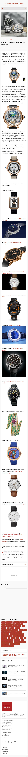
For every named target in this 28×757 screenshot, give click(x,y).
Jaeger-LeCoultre (20, 633)
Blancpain (17, 623)
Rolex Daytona (4, 734)
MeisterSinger (4, 637)
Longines (10, 635)
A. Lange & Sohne (5, 621)
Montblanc (13, 637)
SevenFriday (19, 641)
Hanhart (7, 633)
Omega (21, 637)
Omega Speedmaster (6, 729)
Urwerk (18, 643)
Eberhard (12, 627)
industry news (6, 39)
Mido (9, 637)
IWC (14, 633)
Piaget (22, 639)
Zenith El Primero (5, 737)
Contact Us (4, 753)
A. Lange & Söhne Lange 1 (7, 722)
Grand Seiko (3, 631)
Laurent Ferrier (4, 635)
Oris (25, 637)
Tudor (7, 643)
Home (2, 39)
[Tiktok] (11, 742)
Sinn (24, 641)
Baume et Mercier (5, 623)
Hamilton (3, 633)
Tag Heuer (3, 643)
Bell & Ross (12, 623)
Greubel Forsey (10, 631)
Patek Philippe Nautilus (6, 732)
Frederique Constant (5, 629)
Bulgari (11, 625)
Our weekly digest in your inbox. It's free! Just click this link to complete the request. (13, 655)
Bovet (21, 623)
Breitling (7, 625)
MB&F (14, 635)
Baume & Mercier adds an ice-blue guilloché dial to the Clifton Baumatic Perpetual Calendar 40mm (15, 686)
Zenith (12, 645)
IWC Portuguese (5, 726)
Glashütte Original (22, 629)
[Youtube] (15, 742)
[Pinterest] (8, 742)
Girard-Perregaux (14, 629)
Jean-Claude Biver (6, 552)
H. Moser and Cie (18, 631)
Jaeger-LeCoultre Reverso (7, 728)
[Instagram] (2, 742)
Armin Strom (15, 621)
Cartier (15, 625)
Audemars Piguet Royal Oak (7, 723)
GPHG (11, 39)
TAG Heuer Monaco (5, 735)
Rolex (12, 641)
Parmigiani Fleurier (9, 639)
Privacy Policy (5, 751)
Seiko (15, 641)
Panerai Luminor (5, 731)
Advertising (4, 747)
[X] (5, 742)
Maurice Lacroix (20, 635)
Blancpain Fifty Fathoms (6, 725)
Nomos (17, 637)
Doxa (8, 627)
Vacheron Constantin (5, 645)
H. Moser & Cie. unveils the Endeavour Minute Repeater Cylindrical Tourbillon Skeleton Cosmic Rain (16, 679)
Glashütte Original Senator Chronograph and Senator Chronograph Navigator (14, 29)
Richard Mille (7, 641)
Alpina (11, 621)
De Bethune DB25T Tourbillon (15, 325)
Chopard (19, 625)
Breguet (2, 625)
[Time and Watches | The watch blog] (14, 5)
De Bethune (3, 627)
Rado (2, 641)
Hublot (11, 633)
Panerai (2, 639)
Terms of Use (5, 749)
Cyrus (23, 625)
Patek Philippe (17, 639)
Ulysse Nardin (13, 643)
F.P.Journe (17, 627)
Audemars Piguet (22, 621)
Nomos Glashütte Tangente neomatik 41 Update (15, 503)
